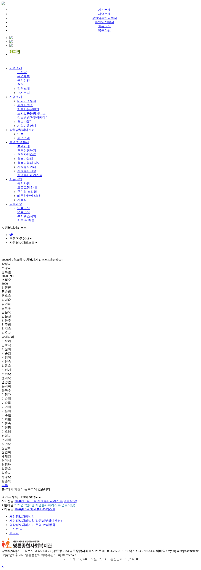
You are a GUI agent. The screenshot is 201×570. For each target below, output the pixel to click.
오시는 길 (16, 529)
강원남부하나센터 (104, 18)
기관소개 (104, 9)
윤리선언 (23, 80)
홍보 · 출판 (24, 121)
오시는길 (23, 92)
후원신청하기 (26, 150)
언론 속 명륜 (26, 220)
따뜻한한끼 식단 (28, 195)
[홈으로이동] (11, 234)
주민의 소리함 (27, 191)
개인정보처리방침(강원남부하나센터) (35, 520)
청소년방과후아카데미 (33, 117)
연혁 (20, 84)
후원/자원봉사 (104, 22)
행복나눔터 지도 (28, 162)
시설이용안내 (26, 125)
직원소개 (23, 88)
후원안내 (23, 146)
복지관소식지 (26, 216)
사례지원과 (25, 105)
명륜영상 (23, 208)
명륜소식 (23, 212)
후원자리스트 (26, 154)
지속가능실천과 (28, 109)
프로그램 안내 (27, 187)
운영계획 (23, 76)
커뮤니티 (104, 26)
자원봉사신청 (26, 171)
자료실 (22, 200)
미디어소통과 (26, 101)
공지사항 (23, 183)
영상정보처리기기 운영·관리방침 (32, 524)
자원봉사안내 (26, 167)
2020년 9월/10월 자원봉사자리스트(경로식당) (46, 501)
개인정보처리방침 (22, 516)
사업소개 (104, 14)
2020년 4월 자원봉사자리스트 (35, 509)
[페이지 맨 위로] (3, 567)
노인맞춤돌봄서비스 (31, 113)
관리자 (14, 533)
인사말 (22, 72)
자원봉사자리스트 (29, 175)
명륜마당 (104, 30)
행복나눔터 (25, 158)
